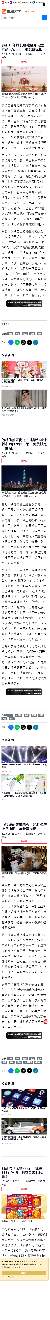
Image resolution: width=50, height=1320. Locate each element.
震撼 (26, 715)
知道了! (24, 1273)
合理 (32, 333)
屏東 (19, 1062)
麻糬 (4, 1062)
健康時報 (39, 2)
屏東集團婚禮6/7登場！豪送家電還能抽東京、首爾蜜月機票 (23, 381)
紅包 (25, 333)
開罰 (32, 1058)
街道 (4, 718)
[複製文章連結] (35, 342)
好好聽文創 (26, 2)
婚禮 (17, 333)
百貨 (11, 718)
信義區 (18, 715)
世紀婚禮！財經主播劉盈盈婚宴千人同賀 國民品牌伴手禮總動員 (23, 409)
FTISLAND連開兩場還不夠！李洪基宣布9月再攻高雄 (24, 766)
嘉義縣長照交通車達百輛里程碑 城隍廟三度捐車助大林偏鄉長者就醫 (23, 1138)
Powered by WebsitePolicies (12, 1277)
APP (7, 2)
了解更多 (17, 1267)
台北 (10, 715)
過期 (39, 1058)
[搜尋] (44, 17)
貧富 (41, 715)
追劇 (15, 2)
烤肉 (17, 1058)
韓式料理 (28, 1062)
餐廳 (25, 1058)
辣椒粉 (38, 1062)
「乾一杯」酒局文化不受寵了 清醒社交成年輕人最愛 (23, 1109)
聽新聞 (24, 61)
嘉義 (11, 1062)
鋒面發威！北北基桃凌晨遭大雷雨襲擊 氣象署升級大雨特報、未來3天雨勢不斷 (23, 794)
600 (39, 333)
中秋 (10, 1058)
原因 (34, 715)
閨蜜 (10, 333)
